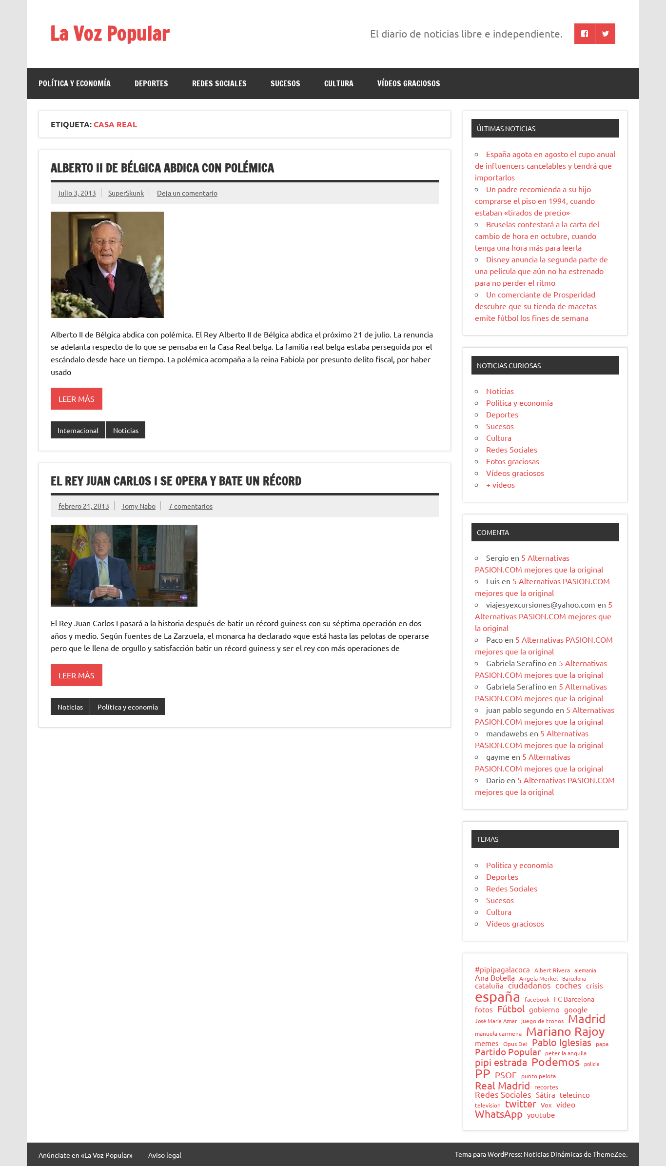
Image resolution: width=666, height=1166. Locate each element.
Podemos (555, 1061)
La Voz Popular (110, 33)
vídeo (565, 1104)
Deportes (151, 83)
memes (487, 1043)
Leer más (77, 398)
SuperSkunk (126, 192)
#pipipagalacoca (502, 969)
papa (602, 1044)
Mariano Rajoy (565, 1031)
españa (497, 996)
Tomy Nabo (138, 505)
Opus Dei (515, 1044)
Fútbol (511, 1008)
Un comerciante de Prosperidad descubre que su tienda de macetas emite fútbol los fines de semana (536, 305)
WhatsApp (499, 1113)
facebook (537, 1000)
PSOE (506, 1074)
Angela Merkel (538, 979)
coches (568, 985)
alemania (585, 970)
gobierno (544, 1009)
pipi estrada (501, 1062)
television (488, 1105)
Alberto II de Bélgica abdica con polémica (162, 167)
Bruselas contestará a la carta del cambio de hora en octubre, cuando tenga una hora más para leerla (537, 235)
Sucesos (285, 83)
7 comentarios (191, 505)
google (576, 1009)
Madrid (587, 1019)
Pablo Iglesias (561, 1042)
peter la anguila (566, 1053)
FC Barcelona (574, 999)
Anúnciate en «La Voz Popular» (86, 1154)
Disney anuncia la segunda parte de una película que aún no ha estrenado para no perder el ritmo (541, 270)
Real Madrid (502, 1085)
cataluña (489, 985)
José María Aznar (496, 1021)
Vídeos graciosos (408, 83)
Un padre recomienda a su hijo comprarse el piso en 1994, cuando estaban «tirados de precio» (535, 200)
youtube (541, 1115)
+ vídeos (500, 484)
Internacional (78, 430)
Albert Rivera (552, 970)
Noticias (125, 430)
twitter (520, 1103)
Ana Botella (495, 977)
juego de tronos (542, 1021)
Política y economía (75, 83)
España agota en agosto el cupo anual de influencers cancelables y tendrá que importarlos (545, 165)
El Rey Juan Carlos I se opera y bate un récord (176, 481)
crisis (594, 985)
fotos (484, 1009)
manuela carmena (498, 1034)
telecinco (575, 1095)
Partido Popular (508, 1051)
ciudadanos (529, 985)
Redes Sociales (219, 83)
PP (482, 1073)
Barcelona (574, 978)
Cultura (338, 83)
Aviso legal (164, 1154)
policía (592, 1064)
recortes (546, 1087)
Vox (546, 1105)
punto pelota (538, 1076)
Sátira (545, 1095)
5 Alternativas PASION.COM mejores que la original (543, 615)
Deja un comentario (187, 192)
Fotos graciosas (512, 461)
